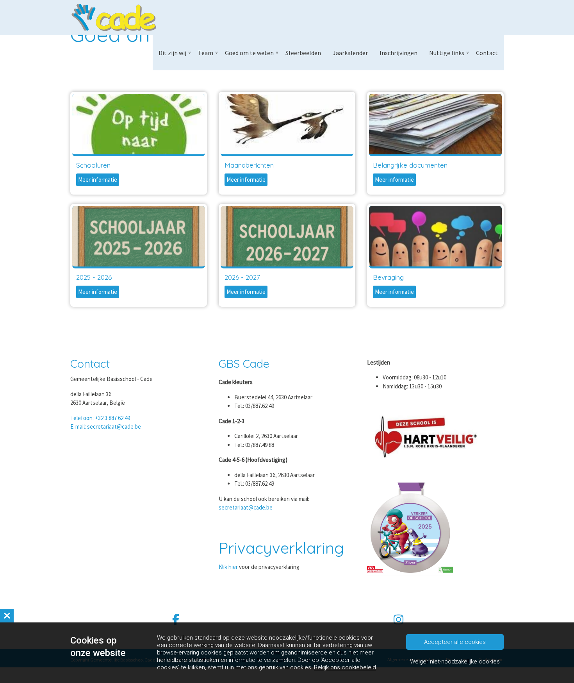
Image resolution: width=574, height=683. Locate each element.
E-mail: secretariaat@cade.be (105, 426)
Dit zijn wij (172, 53)
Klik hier (228, 566)
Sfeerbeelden (303, 53)
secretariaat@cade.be (246, 507)
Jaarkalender (350, 53)
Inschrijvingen (398, 53)
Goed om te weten (249, 53)
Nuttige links (446, 53)
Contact (487, 53)
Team (205, 53)
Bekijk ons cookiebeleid (345, 667)
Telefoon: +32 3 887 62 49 (100, 418)
